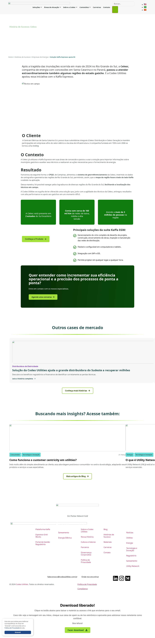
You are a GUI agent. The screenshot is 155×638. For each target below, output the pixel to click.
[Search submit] (115, 9)
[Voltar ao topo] (143, 594)
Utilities (129, 537)
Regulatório (131, 555)
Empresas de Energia (40, 57)
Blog (105, 529)
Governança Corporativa (86, 553)
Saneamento (63, 532)
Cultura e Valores (88, 542)
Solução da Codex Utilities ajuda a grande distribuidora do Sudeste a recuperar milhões (71, 370)
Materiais (108, 542)
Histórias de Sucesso (22, 57)
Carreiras (108, 547)
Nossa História (87, 537)
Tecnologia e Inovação (131, 549)
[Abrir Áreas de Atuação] (60, 7)
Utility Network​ (132, 566)
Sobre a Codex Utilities (87, 530)
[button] (77, 630)
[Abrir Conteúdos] (90, 7)
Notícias (129, 532)
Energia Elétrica (65, 537)
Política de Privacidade (86, 561)
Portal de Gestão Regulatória (43, 543)
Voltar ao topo (131, 594)
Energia (129, 543)
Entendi (18, 632)
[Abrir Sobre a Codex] (76, 7)
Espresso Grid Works (42, 535)
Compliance (83, 588)
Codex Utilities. (22, 584)
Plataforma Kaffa (43, 529)
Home (10, 57)
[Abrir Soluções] (41, 7)
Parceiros (85, 547)
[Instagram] (121, 578)
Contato (107, 552)
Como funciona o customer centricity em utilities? (43, 460)
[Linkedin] (115, 578)
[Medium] (128, 578)
